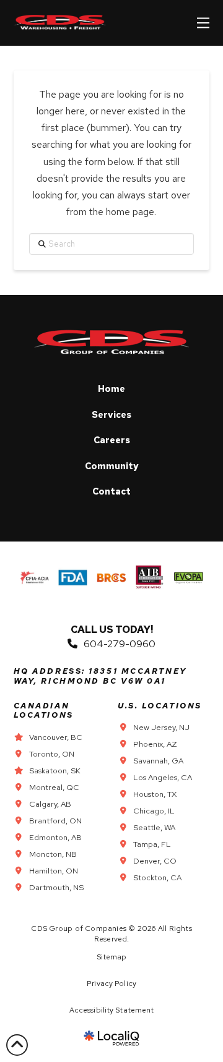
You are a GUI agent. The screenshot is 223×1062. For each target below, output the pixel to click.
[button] (203, 22)
